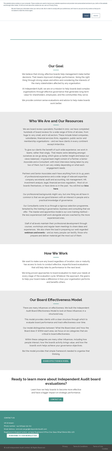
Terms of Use (98, 446)
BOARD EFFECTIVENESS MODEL (56, 361)
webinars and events (34, 232)
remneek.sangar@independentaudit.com (31, 429)
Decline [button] (96, 15)
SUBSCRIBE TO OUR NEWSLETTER (23, 436)
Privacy (65, 446)
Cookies (105, 449)
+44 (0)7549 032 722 (23, 426)
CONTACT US (56, 399)
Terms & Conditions (80, 446)
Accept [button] (86, 15)
